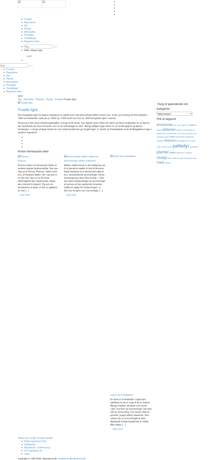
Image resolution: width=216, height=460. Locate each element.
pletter (172, 152)
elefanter (169, 129)
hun (195, 133)
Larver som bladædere (121, 394)
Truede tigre (28, 109)
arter (175, 125)
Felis (185, 130)
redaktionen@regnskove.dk (72, 458)
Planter (27, 28)
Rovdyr (49, 99)
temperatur (188, 158)
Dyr (26, 25)
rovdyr (162, 157)
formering (180, 133)
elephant (179, 130)
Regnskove (29, 22)
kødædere (170, 140)
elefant (159, 130)
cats (192, 124)
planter (163, 151)
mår (188, 141)
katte (172, 136)
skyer (182, 158)
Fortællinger (30, 38)
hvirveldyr (160, 137)
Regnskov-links (31, 41)
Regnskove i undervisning (37, 447)
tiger (195, 158)
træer (160, 162)
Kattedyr (59, 99)
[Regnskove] (42, 3)
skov (169, 158)
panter (169, 147)
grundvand (189, 133)
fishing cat (191, 130)
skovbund (175, 158)
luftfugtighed (182, 141)
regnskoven (180, 152)
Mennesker (29, 31)
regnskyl (189, 152)
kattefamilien (180, 137)
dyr (195, 125)
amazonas (165, 124)
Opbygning (29, 444)
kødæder (160, 141)
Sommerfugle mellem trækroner (80, 160)
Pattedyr (40, 99)
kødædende (189, 137)
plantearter (194, 147)
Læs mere (25, 194)
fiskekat (159, 133)
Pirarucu (22, 160)
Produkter (29, 34)
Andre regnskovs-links (35, 441)
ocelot (193, 141)
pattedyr (181, 145)
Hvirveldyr (29, 99)
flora (164, 133)
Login (29, 56)
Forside (28, 19)
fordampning (171, 133)
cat (188, 125)
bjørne (184, 125)
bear (179, 125)
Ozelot (164, 147)
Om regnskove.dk (33, 450)
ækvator (168, 163)
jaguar (166, 137)
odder (159, 147)
